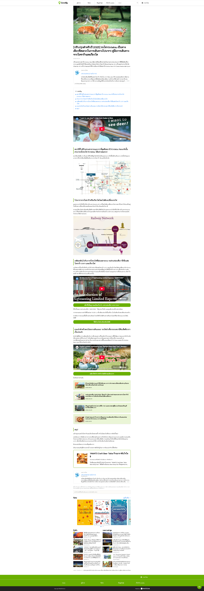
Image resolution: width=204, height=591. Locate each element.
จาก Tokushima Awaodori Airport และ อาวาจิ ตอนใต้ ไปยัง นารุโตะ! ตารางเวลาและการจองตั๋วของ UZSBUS (121, 557)
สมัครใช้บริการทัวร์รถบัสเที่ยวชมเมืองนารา (102, 374)
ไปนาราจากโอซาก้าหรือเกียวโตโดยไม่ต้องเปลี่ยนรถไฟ (92, 99)
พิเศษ (102, 583)
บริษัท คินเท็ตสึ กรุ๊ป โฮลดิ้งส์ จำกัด (89, 73)
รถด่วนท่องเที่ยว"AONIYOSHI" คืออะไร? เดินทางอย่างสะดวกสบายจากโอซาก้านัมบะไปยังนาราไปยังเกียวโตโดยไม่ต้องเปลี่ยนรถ (106, 395)
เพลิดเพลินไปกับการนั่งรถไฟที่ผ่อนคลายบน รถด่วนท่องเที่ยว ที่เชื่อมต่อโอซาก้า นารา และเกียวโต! (102, 102)
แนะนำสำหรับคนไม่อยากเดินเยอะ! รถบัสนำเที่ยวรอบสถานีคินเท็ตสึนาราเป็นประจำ (100, 106)
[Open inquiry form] (199, 587)
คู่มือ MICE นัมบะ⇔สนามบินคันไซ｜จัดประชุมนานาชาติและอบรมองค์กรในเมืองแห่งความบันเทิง (122, 548)
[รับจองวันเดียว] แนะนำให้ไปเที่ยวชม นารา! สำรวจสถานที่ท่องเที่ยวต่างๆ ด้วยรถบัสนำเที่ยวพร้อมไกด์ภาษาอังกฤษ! (107, 384)
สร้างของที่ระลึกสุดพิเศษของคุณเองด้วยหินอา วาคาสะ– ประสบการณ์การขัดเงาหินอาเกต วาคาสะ (121, 563)
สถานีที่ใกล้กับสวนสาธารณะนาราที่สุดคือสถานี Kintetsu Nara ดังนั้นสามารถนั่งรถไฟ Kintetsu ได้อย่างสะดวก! (100, 95)
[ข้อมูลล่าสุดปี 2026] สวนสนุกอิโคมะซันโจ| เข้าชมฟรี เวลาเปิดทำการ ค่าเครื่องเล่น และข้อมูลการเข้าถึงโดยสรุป (92, 564)
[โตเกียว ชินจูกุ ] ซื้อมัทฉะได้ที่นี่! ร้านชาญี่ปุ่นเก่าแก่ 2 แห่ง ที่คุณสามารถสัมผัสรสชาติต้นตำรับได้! (92, 541)
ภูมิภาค (83, 583)
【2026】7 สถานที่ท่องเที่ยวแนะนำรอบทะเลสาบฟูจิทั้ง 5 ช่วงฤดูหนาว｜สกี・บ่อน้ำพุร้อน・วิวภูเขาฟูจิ (92, 548)
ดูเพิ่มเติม (126, 498)
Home (63, 583)
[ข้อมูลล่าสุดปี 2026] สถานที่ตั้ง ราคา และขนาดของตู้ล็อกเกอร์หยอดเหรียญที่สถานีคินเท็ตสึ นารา (106, 406)
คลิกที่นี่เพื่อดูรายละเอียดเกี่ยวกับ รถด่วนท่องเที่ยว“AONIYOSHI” (102, 305)
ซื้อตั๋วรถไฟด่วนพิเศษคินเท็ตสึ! (102, 322)
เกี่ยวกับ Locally (140, 583)
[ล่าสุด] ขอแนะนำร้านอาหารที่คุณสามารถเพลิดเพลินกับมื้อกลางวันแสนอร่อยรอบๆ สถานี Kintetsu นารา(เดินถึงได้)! (106, 418)
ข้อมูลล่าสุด (121, 583)
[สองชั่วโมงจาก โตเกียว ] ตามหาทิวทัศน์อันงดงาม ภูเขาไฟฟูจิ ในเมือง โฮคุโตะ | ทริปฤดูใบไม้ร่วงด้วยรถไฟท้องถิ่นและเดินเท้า (121, 535)
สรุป (78, 108)
